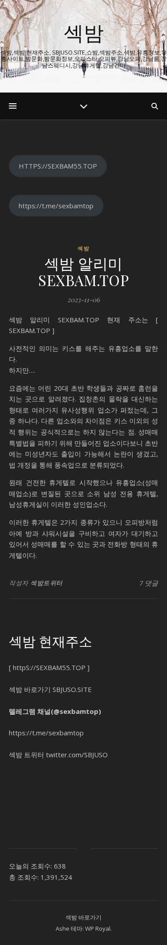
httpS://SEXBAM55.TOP (49, 667)
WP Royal (97, 928)
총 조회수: (25, 877)
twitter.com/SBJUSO (77, 754)
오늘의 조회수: (31, 865)
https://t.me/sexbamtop (56, 205)
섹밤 (84, 32)
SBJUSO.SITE (72, 689)
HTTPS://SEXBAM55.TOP (58, 165)
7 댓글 (148, 582)
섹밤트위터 (46, 582)
